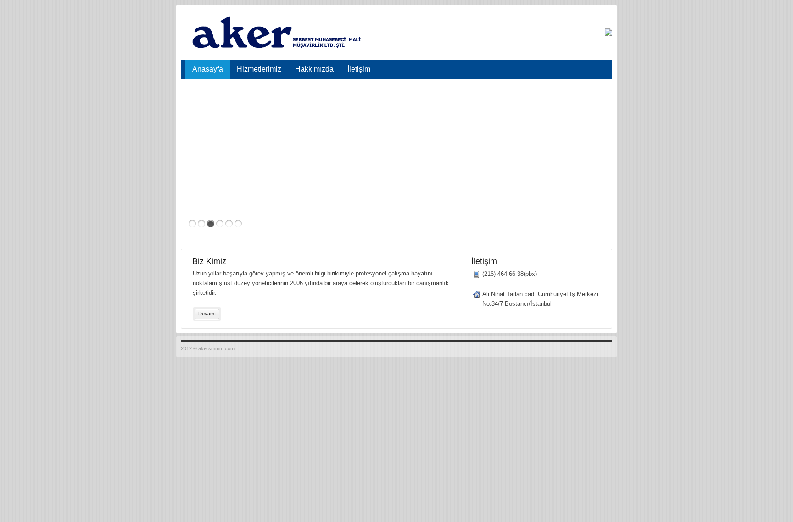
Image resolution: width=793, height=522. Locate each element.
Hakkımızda (314, 69)
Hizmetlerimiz (259, 69)
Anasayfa (207, 69)
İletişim (358, 69)
